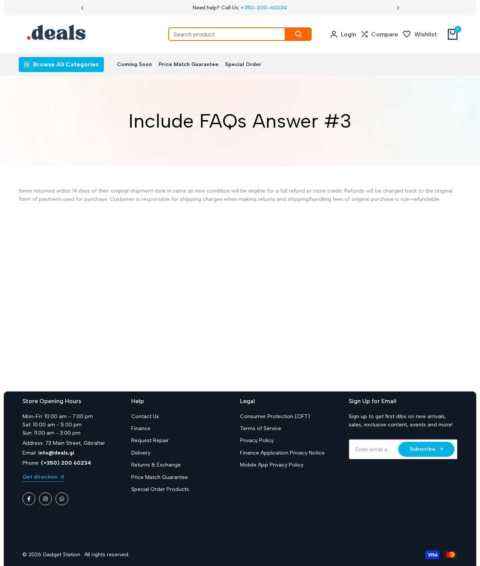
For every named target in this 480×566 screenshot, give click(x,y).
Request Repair (150, 440)
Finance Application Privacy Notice (282, 453)
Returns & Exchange (156, 465)
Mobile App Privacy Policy (271, 465)
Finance (140, 428)
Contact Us (145, 416)
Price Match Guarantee (159, 477)
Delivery (140, 453)
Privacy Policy (257, 440)
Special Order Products (160, 489)
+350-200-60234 (264, 8)
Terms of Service (260, 428)
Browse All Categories (66, 64)
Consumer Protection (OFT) (275, 416)
